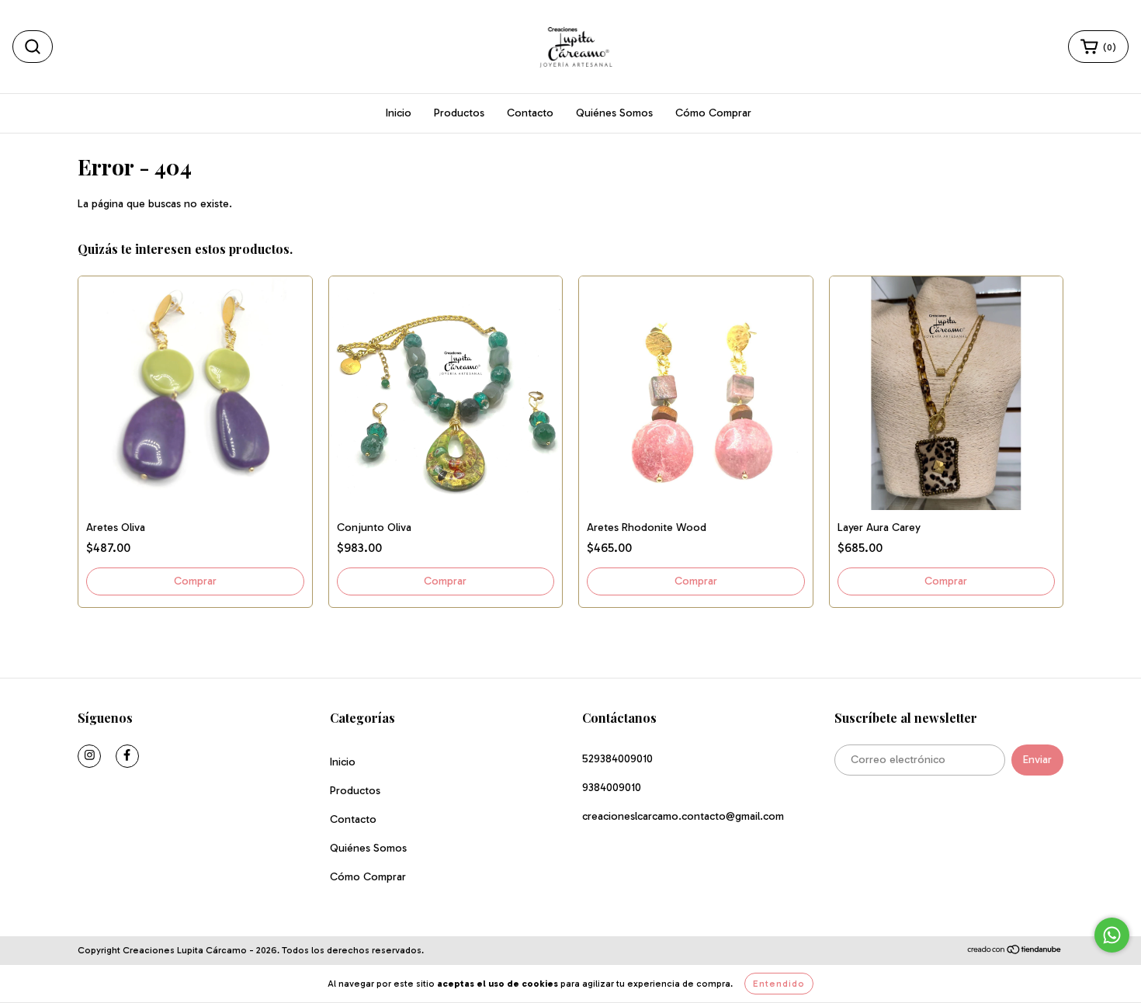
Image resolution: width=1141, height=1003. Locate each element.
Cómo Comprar (713, 113)
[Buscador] (32, 46)
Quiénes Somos (614, 113)
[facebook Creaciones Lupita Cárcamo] (127, 756)
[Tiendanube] (1014, 951)
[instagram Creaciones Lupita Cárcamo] (89, 756)
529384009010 (617, 758)
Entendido (779, 983)
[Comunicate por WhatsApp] (1111, 935)
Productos (459, 113)
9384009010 (611, 787)
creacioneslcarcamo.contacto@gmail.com (683, 816)
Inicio (398, 113)
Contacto (530, 113)
